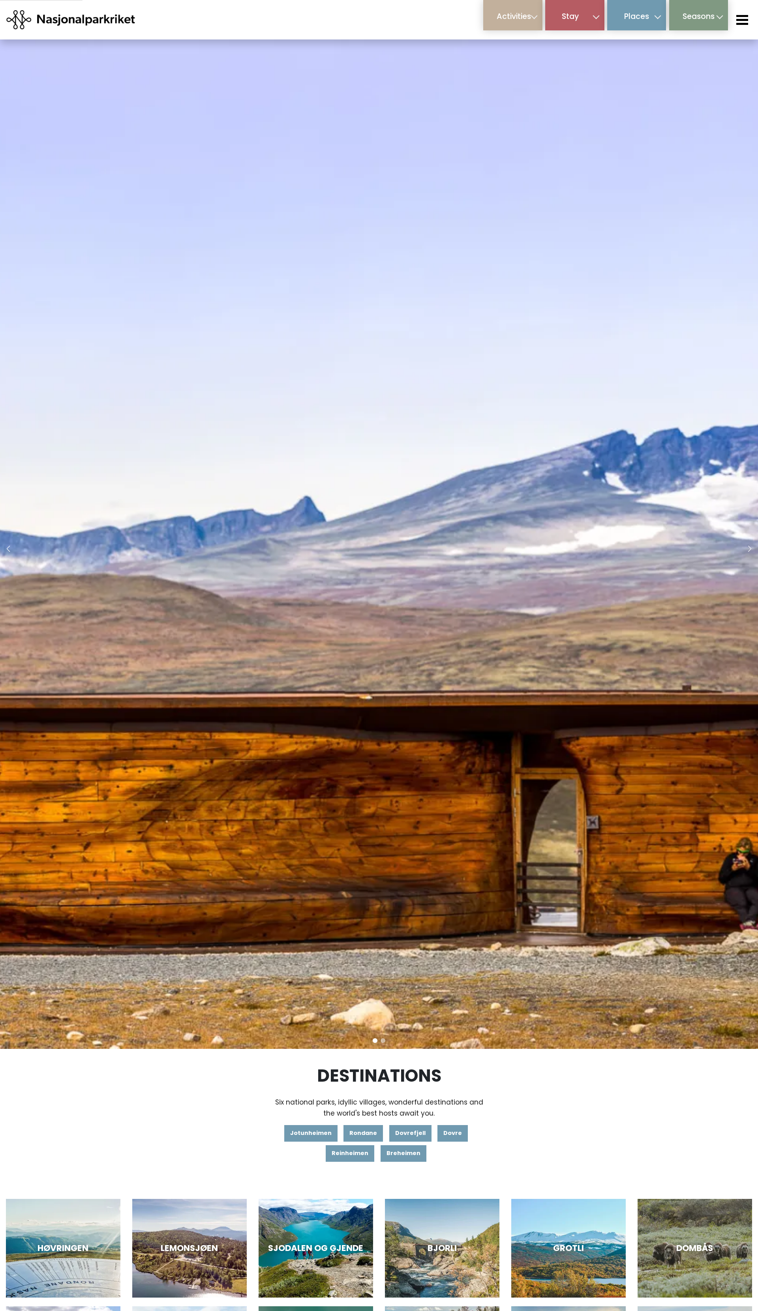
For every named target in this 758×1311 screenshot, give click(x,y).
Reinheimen (350, 1153)
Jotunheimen (311, 1133)
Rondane (363, 1133)
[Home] (71, 20)
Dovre (452, 1133)
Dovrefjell (410, 1133)
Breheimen (403, 1153)
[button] (375, 1040)
